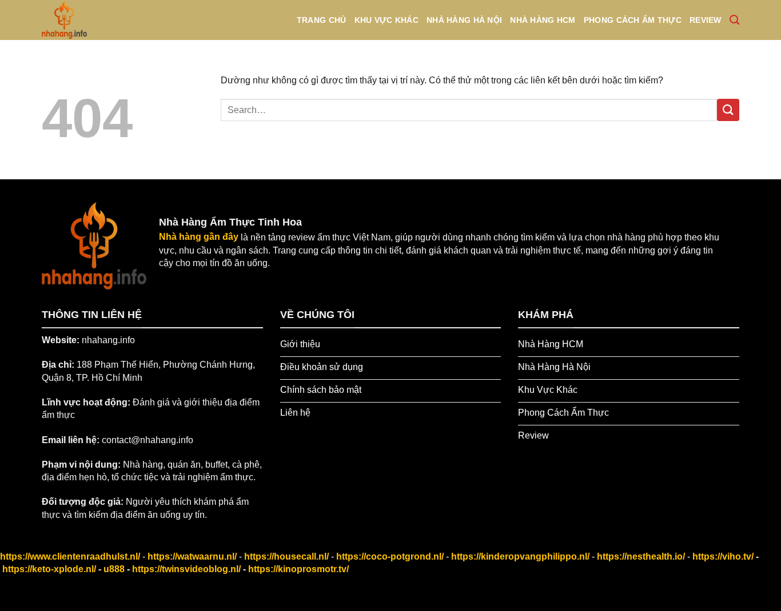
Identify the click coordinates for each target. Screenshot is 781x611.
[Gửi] (728, 110)
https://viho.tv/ (723, 556)
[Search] (734, 20)
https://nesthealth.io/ (641, 556)
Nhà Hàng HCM (542, 20)
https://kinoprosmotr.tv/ (298, 569)
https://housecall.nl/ (286, 556)
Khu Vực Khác (386, 20)
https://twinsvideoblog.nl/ (186, 569)
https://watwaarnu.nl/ (192, 556)
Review (706, 20)
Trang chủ (321, 20)
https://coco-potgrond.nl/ (390, 556)
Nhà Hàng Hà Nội (464, 20)
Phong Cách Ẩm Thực (633, 20)
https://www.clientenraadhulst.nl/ (70, 556)
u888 (114, 569)
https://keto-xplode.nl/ (49, 569)
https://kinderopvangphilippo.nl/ (520, 556)
